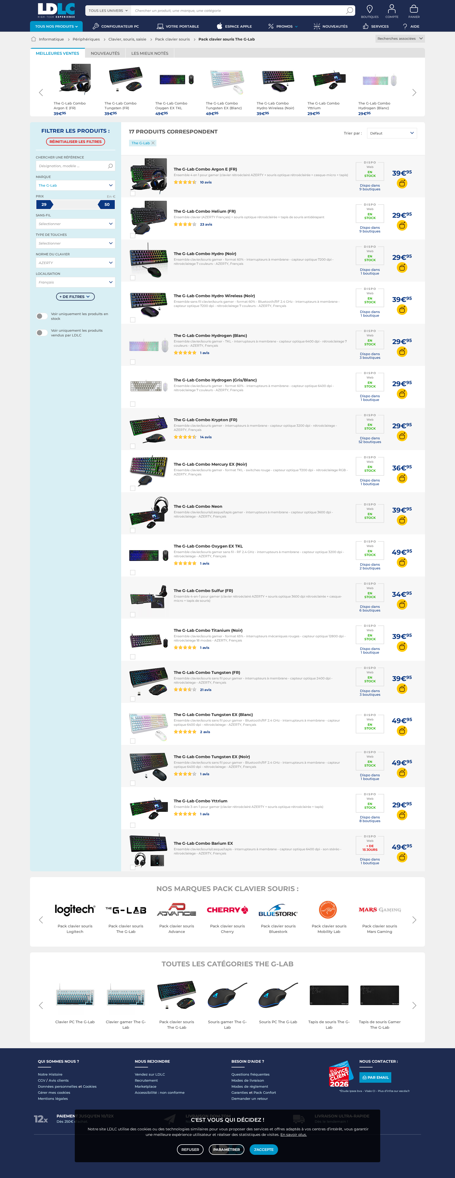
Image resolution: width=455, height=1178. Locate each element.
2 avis (204, 732)
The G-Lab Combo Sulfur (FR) (203, 590)
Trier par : (353, 133)
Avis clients (59, 1080)
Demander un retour (249, 1098)
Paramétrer (226, 1149)
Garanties (239, 1092)
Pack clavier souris (172, 39)
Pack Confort (265, 1092)
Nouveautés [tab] (105, 53)
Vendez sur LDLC (150, 1074)
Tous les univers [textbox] (106, 10)
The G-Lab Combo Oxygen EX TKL (208, 546)
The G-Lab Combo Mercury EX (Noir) (210, 464)
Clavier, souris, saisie (127, 39)
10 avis (205, 182)
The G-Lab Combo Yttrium (201, 800)
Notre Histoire (50, 1074)
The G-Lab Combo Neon (198, 506)
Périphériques (86, 39)
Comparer (142, 193)
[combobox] (108, 10)
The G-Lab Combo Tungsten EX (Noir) (212, 756)
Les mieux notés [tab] (149, 53)
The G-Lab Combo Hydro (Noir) (205, 253)
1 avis (204, 353)
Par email (378, 1077)
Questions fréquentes (250, 1074)
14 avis (205, 437)
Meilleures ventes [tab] (57, 53)
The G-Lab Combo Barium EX (203, 843)
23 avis (205, 224)
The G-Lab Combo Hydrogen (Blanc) (210, 335)
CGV (41, 1080)
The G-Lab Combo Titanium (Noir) (208, 630)
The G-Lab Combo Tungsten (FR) (207, 672)
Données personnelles (57, 1086)
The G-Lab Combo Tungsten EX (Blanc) (213, 714)
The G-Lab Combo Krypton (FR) (205, 419)
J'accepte (264, 1149)
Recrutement (146, 1080)
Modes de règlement (249, 1086)
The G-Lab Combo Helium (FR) (205, 211)
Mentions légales (53, 1098)
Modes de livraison (247, 1080)
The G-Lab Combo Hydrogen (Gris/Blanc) (215, 379)
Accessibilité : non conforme (160, 1092)
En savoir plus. (293, 1134)
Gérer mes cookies (54, 1092)
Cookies (90, 1086)
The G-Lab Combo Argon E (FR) (205, 169)
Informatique (51, 39)
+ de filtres (72, 296)
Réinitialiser (76, 141)
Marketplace (145, 1086)
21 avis (205, 690)
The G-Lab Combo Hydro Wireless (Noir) (214, 295)
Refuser (190, 1149)
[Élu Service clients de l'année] (341, 1085)
